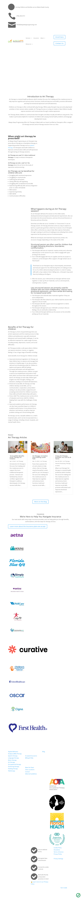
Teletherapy (11, 771)
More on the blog (40, 502)
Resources (28, 44)
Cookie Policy (58, 848)
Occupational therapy (14, 764)
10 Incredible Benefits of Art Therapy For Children (17, 457)
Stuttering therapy (13, 766)
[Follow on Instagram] (64, 752)
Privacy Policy (58, 854)
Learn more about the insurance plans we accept (27, 526)
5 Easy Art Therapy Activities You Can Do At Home (63, 457)
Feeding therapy (13, 769)
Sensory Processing (60, 463)
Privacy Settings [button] (58, 859)
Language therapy (13, 758)
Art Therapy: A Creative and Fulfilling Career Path (40, 457)
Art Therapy (20, 461)
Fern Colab (64, 888)
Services (28, 38)
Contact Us (59, 43)
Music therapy (12, 760)
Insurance (36, 38)
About (42, 38)
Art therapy (11, 762)
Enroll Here (59, 37)
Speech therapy (13, 756)
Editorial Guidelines (31, 774)
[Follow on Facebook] (60, 752)
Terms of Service (58, 852)
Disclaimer (57, 850)
